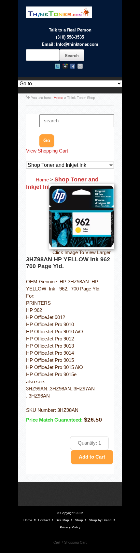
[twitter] (57, 66)
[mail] (80, 66)
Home (58, 98)
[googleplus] (65, 66)
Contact (44, 520)
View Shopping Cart (47, 151)
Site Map (62, 520)
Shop (79, 520)
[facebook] (72, 66)
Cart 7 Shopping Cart (70, 542)
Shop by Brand (100, 520)
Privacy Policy (70, 527)
